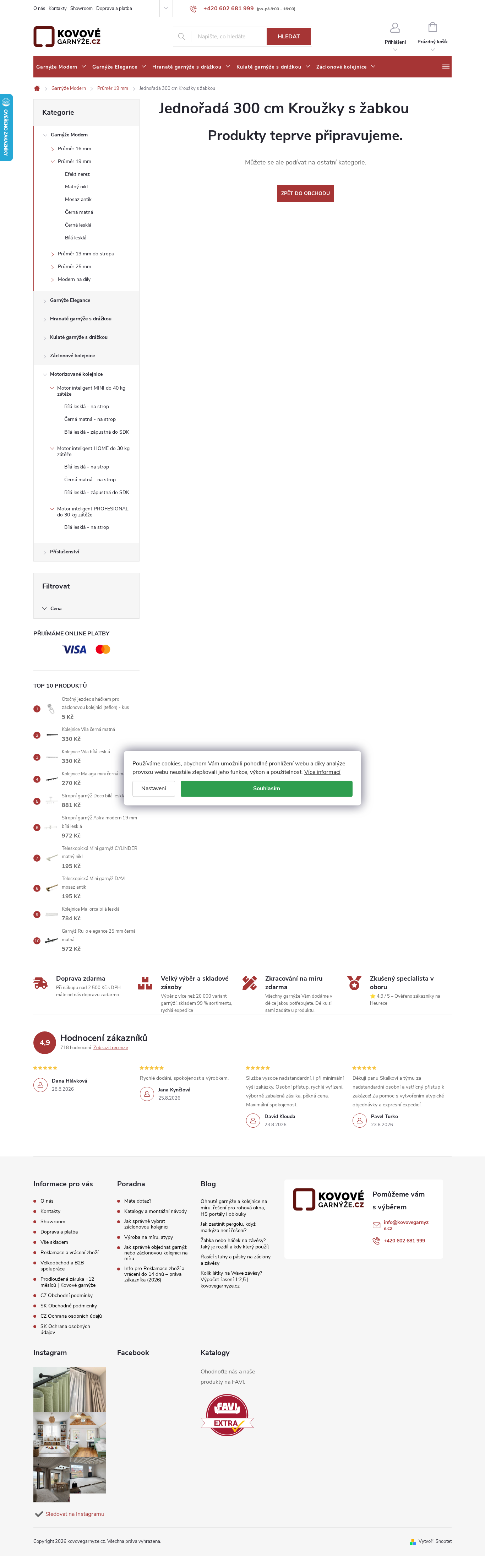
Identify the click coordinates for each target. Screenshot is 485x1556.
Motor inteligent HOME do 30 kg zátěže (93, 451)
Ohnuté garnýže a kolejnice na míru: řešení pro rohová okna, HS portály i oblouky (234, 1208)
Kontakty (58, 8)
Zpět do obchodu (305, 193)
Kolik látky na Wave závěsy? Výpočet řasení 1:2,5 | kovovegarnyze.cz (231, 1279)
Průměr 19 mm (74, 161)
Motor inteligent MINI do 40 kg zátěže (91, 391)
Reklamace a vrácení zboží (69, 1252)
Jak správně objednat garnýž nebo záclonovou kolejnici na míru (155, 1253)
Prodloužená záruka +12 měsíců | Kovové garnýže (68, 1282)
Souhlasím (266, 788)
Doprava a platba (114, 8)
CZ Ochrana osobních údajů (71, 1316)
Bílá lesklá (75, 237)
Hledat (289, 36)
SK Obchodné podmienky (68, 1305)
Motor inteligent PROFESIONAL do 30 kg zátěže (93, 511)
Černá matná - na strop (90, 419)
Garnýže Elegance (70, 300)
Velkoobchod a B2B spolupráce (62, 1265)
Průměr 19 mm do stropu (86, 253)
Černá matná (79, 212)
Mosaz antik (78, 199)
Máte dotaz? (137, 1201)
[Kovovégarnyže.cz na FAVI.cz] (227, 1415)
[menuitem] (61, 67)
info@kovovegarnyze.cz (406, 1225)
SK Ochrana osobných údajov (65, 1329)
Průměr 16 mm (74, 148)
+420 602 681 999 (404, 1240)
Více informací (322, 772)
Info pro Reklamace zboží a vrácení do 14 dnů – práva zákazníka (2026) (154, 1274)
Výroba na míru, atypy (148, 1237)
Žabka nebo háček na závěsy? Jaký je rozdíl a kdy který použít (235, 1243)
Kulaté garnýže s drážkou (79, 337)
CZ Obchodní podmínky (66, 1295)
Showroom (81, 8)
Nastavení (153, 788)
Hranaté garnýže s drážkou (80, 318)
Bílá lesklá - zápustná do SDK (96, 432)
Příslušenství (64, 551)
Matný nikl (76, 186)
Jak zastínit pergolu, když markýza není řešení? (228, 1227)
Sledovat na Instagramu (74, 1514)
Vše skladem (54, 1242)
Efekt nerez (77, 174)
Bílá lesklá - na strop (86, 406)
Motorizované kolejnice (76, 374)
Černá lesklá (78, 225)
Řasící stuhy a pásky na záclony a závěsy (236, 1260)
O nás (39, 8)
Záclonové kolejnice (72, 355)
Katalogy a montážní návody (155, 1211)
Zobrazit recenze (110, 1048)
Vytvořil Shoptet (435, 1541)
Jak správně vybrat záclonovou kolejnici (146, 1224)
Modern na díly (74, 279)
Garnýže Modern (69, 134)
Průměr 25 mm (74, 266)
